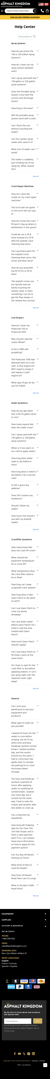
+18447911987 (29, 1069)
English (5, 960)
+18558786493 (35, 1073)
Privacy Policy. (9, 1031)
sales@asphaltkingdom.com (14, 946)
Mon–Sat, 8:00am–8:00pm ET (14, 953)
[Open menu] (3, 10)
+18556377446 (18, 1069)
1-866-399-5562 (8, 938)
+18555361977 (13, 1073)
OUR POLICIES (26, 1065)
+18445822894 (24, 1073)
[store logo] (17, 3)
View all (36, 176)
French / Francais (9, 963)
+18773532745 (40, 1069)
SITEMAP (35, 1061)
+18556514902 (7, 1069)
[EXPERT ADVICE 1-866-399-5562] (42, 10)
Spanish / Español (9, 966)
